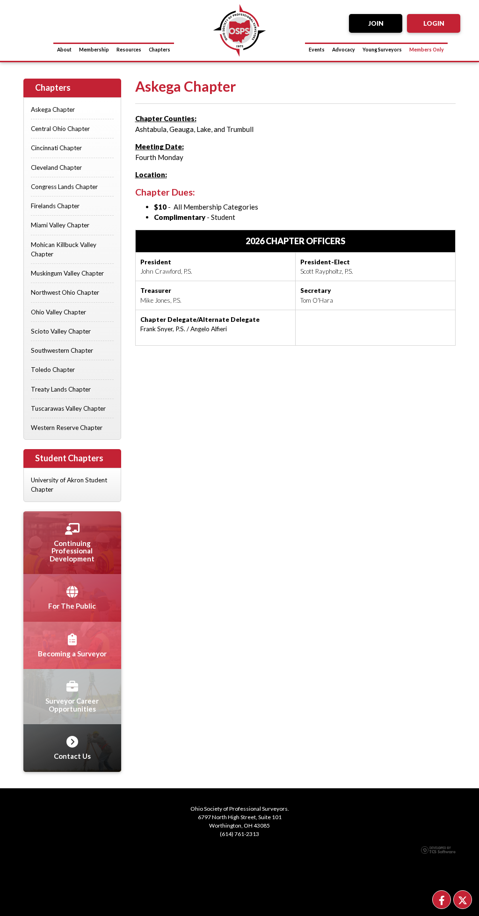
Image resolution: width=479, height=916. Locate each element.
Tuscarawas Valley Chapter (68, 408)
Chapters (159, 49)
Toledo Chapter (53, 369)
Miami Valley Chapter (60, 225)
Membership (94, 49)
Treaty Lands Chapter (61, 389)
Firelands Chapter (55, 206)
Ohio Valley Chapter (58, 312)
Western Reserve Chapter (66, 427)
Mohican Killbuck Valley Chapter (63, 249)
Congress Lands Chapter (64, 186)
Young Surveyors (382, 49)
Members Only (426, 49)
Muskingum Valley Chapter (67, 273)
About (64, 49)
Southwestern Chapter (62, 350)
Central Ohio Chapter (60, 128)
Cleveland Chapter (56, 167)
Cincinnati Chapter (56, 148)
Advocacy (343, 49)
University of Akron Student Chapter (69, 484)
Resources (128, 49)
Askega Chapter (53, 109)
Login (433, 23)
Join (376, 23)
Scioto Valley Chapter (61, 331)
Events (317, 49)
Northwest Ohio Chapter (65, 292)
